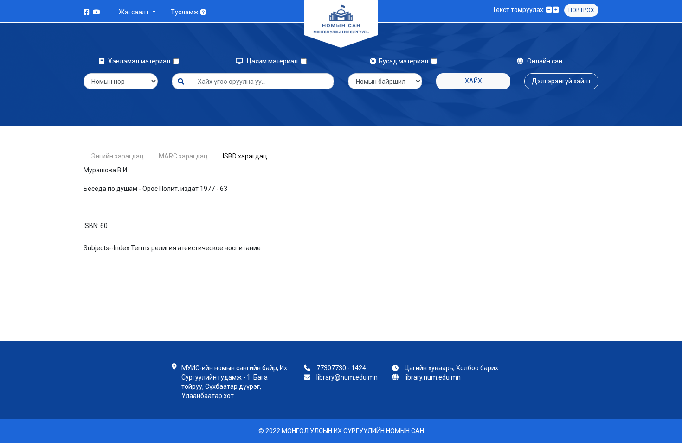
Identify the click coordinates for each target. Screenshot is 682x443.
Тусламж (185, 12)
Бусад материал (405, 61)
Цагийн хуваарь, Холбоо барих (451, 368)
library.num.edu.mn (433, 377)
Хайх (473, 81)
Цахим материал (273, 61)
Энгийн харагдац (117, 156)
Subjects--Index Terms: (117, 248)
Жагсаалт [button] (134, 12)
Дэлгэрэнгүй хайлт (561, 81)
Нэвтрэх (581, 10)
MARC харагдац (183, 156)
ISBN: (91, 225)
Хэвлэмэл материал (140, 61)
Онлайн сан (544, 61)
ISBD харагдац (245, 156)
